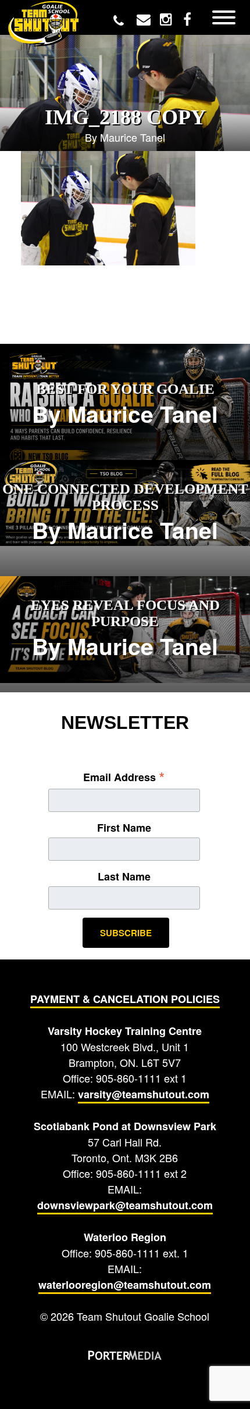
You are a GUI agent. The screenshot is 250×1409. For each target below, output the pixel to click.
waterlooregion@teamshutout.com (124, 1284)
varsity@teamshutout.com (143, 1094)
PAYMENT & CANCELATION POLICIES (125, 999)
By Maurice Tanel (125, 405)
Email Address (124, 776)
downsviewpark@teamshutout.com (125, 1205)
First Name (124, 827)
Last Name (124, 876)
